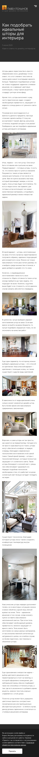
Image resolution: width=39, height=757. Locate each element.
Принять (12, 751)
